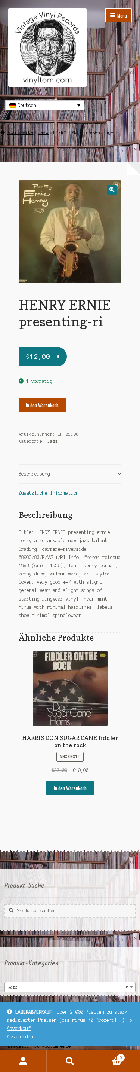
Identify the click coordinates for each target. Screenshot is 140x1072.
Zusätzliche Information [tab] (49, 493)
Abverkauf (19, 1028)
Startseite (20, 132)
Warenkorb (107, 1056)
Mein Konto (23, 1061)
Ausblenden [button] (20, 1036)
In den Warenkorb (42, 405)
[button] (112, 190)
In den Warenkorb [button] (70, 788)
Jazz (43, 132)
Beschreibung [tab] (34, 473)
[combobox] (70, 987)
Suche (70, 1061)
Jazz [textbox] (68, 987)
